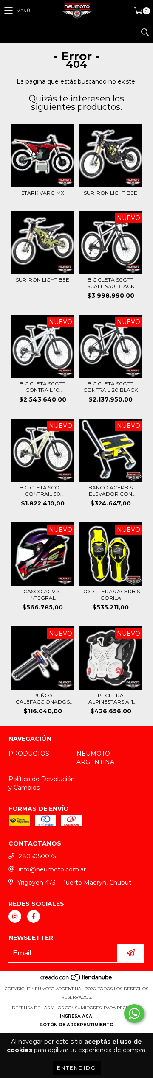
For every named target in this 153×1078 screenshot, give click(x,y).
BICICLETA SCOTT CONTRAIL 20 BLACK (110, 386)
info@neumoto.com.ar (52, 869)
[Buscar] (144, 32)
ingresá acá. (77, 1016)
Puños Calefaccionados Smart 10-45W (43, 698)
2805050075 (37, 856)
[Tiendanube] (77, 980)
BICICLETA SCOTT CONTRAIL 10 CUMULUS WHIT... (42, 386)
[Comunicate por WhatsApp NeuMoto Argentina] (134, 1013)
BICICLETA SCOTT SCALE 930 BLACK (110, 282)
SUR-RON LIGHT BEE (110, 193)
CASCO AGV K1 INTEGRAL (42, 594)
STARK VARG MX (42, 193)
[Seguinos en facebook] (33, 916)
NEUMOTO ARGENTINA (95, 758)
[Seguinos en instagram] (14, 916)
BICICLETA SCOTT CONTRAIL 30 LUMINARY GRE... (42, 490)
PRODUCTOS (28, 753)
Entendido (76, 1067)
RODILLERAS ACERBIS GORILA (111, 594)
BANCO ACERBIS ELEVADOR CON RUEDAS (110, 490)
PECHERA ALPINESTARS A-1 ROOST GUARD (110, 698)
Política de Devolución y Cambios (41, 783)
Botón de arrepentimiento (76, 1025)
